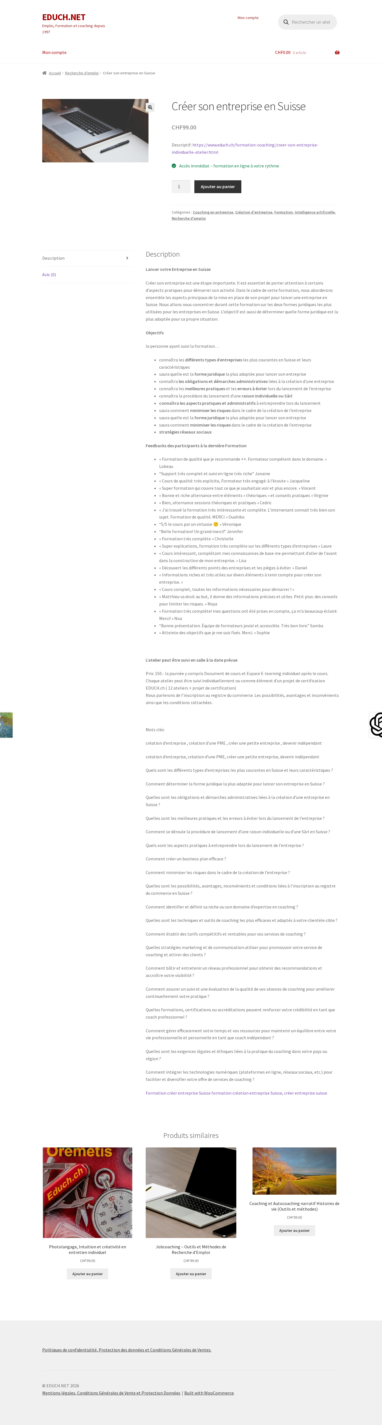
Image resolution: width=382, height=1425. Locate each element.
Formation (283, 212)
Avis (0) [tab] (49, 274)
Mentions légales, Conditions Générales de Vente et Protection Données (111, 1393)
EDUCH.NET (63, 17)
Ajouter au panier (218, 186)
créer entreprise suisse (305, 1093)
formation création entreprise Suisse (246, 1093)
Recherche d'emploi (82, 72)
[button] (150, 107)
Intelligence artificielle (315, 212)
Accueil (55, 72)
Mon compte (248, 17)
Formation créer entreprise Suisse (178, 1093)
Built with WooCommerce (209, 1393)
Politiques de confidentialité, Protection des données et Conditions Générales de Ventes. (126, 1350)
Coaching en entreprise (213, 212)
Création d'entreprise (253, 212)
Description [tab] (53, 258)
